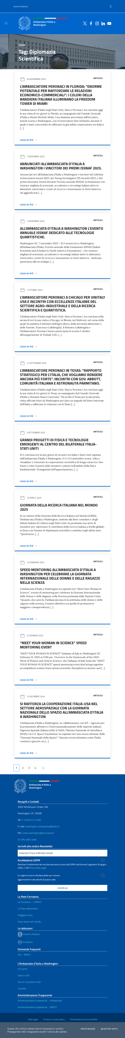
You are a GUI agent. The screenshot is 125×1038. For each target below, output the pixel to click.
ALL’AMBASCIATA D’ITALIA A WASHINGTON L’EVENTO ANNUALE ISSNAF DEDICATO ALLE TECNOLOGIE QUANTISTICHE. (61, 233)
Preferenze (88, 1029)
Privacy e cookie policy (54, 1019)
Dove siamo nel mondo (29, 921)
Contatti (22, 988)
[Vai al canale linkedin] (102, 23)
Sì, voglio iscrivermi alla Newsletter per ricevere (39, 875)
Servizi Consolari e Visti (29, 982)
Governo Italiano (20, 6)
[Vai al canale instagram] (96, 23)
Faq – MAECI (24, 954)
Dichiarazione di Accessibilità (83, 1019)
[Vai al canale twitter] (84, 23)
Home (22, 45)
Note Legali (41, 867)
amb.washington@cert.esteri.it (38, 833)
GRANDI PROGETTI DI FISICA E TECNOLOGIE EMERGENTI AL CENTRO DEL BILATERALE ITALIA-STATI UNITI (58, 444)
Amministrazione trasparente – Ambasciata (40, 1000)
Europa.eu (27, 942)
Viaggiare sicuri (25, 915)
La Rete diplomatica (28, 908)
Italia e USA (24, 975)
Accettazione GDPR (29, 860)
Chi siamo (22, 969)
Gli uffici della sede (27, 839)
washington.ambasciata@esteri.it (42, 826)
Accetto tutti (109, 1029)
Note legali (33, 1019)
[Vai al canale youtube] (108, 23)
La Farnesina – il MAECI (30, 902)
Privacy (32, 867)
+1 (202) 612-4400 (31, 820)
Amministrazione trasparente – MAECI (37, 1007)
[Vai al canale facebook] (90, 23)
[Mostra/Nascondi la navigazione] (6, 23)
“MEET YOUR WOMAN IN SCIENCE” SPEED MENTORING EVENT (53, 645)
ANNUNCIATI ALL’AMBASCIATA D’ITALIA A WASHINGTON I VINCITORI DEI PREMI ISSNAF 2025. (61, 166)
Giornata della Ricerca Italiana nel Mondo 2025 (59, 507)
